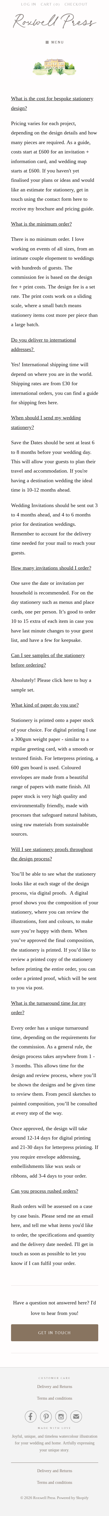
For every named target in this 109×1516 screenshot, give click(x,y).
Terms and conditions (54, 1398)
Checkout (76, 4)
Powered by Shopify (73, 1498)
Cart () (50, 4)
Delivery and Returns (54, 1386)
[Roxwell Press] (54, 22)
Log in (28, 4)
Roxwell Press (44, 1498)
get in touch (54, 1332)
